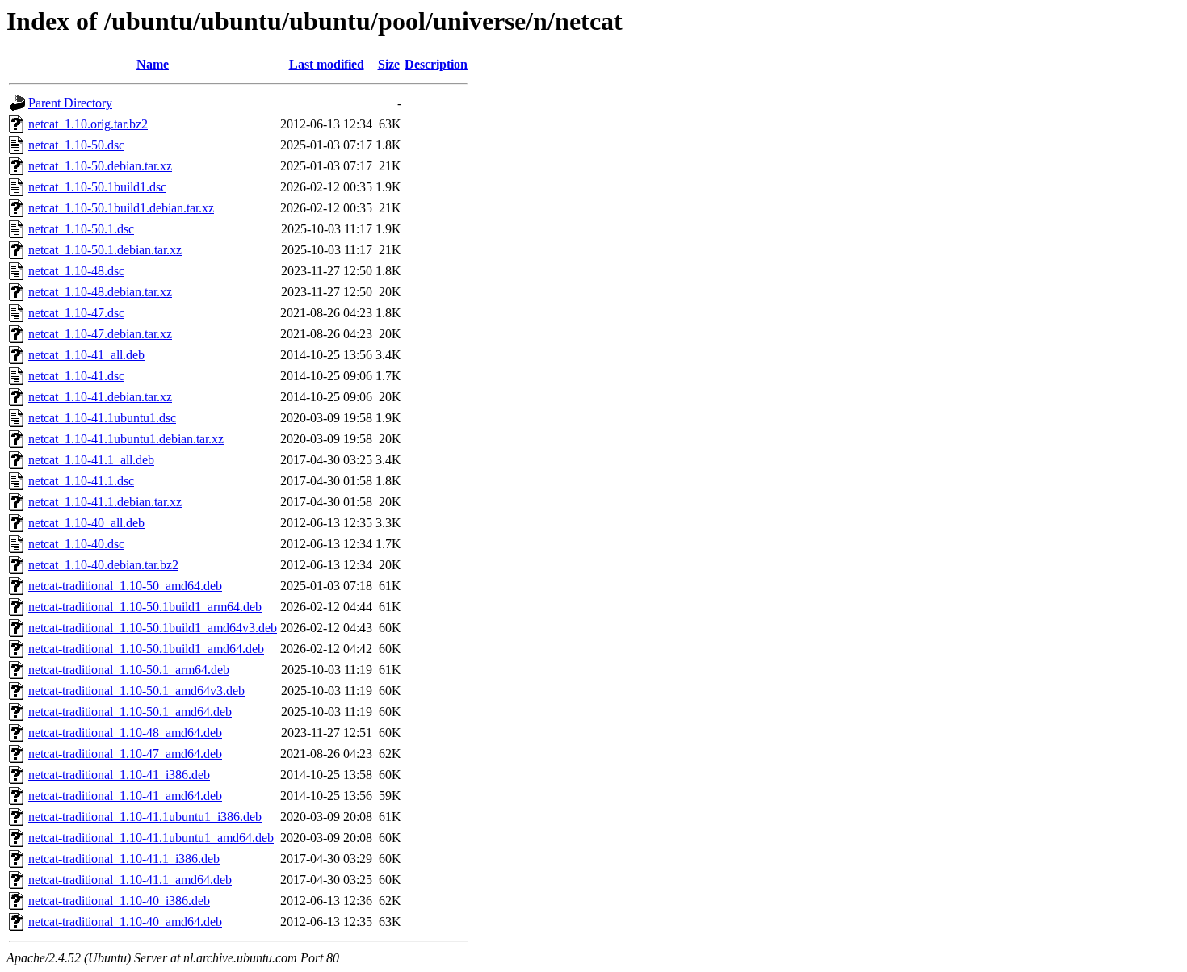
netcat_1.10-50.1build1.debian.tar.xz (121, 208)
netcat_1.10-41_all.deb (86, 355)
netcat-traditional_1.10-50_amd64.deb (125, 586)
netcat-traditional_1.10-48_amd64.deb (125, 732)
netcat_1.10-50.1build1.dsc (97, 187)
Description (436, 64)
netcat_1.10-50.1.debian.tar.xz (105, 250)
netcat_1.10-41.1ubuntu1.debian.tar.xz (126, 439)
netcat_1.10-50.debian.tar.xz (100, 166)
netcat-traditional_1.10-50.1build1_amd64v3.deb (152, 628)
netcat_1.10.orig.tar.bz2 (88, 124)
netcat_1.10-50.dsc (76, 145)
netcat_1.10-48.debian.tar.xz (100, 292)
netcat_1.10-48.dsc (76, 271)
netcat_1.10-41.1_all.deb (91, 460)
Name (152, 64)
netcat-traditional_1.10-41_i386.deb (119, 774)
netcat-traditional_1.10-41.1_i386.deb (124, 858)
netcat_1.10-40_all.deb (86, 523)
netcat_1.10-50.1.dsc (81, 229)
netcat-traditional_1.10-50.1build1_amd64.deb (146, 649)
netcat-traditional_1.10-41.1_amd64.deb (130, 879)
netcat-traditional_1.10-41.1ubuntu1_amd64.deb (151, 837)
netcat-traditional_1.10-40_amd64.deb (125, 921)
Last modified (326, 64)
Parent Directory (70, 103)
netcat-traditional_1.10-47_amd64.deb (125, 753)
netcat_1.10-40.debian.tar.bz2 (103, 565)
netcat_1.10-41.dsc (76, 376)
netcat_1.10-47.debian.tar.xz (100, 334)
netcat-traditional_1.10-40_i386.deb (119, 900)
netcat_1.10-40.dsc (76, 544)
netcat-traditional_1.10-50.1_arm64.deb (128, 670)
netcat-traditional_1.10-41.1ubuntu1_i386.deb (145, 816)
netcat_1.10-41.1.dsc (81, 481)
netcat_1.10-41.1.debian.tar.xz (105, 502)
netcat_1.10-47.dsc (76, 313)
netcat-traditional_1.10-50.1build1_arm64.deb (145, 607)
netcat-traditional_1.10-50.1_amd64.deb (130, 712)
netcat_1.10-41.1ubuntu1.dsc (102, 418)
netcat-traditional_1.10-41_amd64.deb (125, 795)
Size (389, 64)
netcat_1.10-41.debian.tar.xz (100, 397)
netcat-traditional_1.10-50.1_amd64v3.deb (136, 691)
